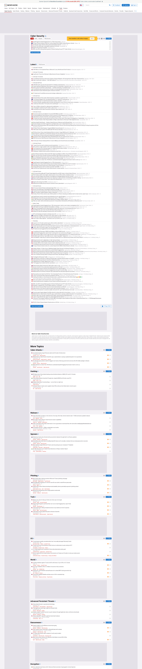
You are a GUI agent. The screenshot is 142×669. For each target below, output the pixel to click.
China (37, 380)
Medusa (34, 628)
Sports (29, 8)
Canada (34, 565)
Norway (34, 363)
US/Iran (34, 569)
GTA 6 (41, 418)
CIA (33, 573)
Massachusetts (43, 514)
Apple (38, 485)
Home (6, 8)
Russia (38, 363)
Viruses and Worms (93, 11)
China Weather (43, 606)
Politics (20, 8)
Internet (49, 359)
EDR (34, 639)
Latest (35, 38)
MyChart (34, 492)
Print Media (35, 547)
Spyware (38, 11)
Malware (27, 11)
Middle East (41, 569)
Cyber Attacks (16, 11)
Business (34, 8)
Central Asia (35, 618)
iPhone (34, 485)
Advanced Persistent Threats (55, 11)
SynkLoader (35, 447)
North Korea (42, 551)
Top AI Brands (39, 367)
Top (32, 38)
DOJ (37, 376)
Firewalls (121, 11)
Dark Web (86, 11)
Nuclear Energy (44, 555)
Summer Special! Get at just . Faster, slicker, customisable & (70, 1)
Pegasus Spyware (129, 11)
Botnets (116, 11)
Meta (38, 502)
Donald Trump (41, 547)
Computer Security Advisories (106, 11)
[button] (47, 38)
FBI (39, 376)
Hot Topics (11, 8)
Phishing (33, 11)
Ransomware (44, 11)
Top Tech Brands (43, 502)
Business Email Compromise (75, 11)
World (24, 8)
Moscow (37, 573)
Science (65, 8)
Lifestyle (53, 8)
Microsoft (41, 447)
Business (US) (48, 635)
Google (34, 443)
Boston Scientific (36, 359)
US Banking (35, 635)
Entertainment (46, 8)
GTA (34, 418)
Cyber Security (8, 11)
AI (57, 8)
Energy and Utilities (52, 555)
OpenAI (34, 367)
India (34, 451)
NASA (34, 376)
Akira (43, 639)
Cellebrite (66, 11)
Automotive (44, 422)
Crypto (40, 8)
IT (40, 485)
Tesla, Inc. (35, 422)
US (16, 8)
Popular (40, 38)
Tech (60, 8)
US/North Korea (36, 551)
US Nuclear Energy (37, 555)
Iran (38, 355)
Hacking (22, 11)
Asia (40, 618)
